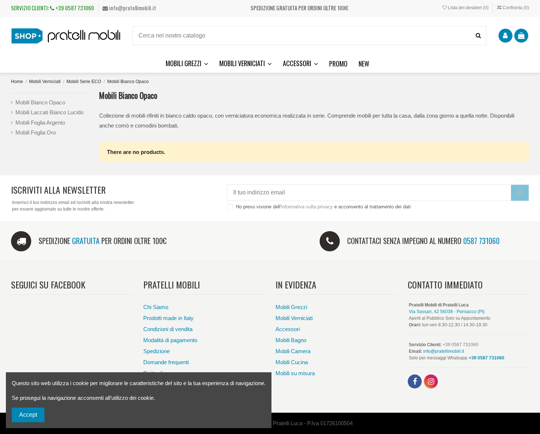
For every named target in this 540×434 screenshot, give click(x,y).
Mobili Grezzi (291, 307)
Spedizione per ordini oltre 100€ (103, 240)
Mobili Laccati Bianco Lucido (49, 112)
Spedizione (156, 351)
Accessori (288, 329)
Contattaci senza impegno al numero (423, 240)
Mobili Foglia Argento (40, 122)
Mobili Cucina (292, 362)
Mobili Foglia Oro (35, 132)
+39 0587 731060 (74, 8)
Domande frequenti (166, 362)
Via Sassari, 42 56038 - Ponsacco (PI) (447, 311)
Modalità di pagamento (170, 340)
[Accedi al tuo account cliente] (505, 36)
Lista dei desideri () (468, 7)
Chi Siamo (155, 307)
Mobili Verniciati (294, 318)
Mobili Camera (293, 351)
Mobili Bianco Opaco (40, 102)
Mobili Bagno (291, 340)
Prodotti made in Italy (168, 318)
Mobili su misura (295, 373)
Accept (28, 415)
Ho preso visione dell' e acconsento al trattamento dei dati (323, 206)
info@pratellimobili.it (132, 8)
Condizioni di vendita (167, 329)
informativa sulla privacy (307, 206)
